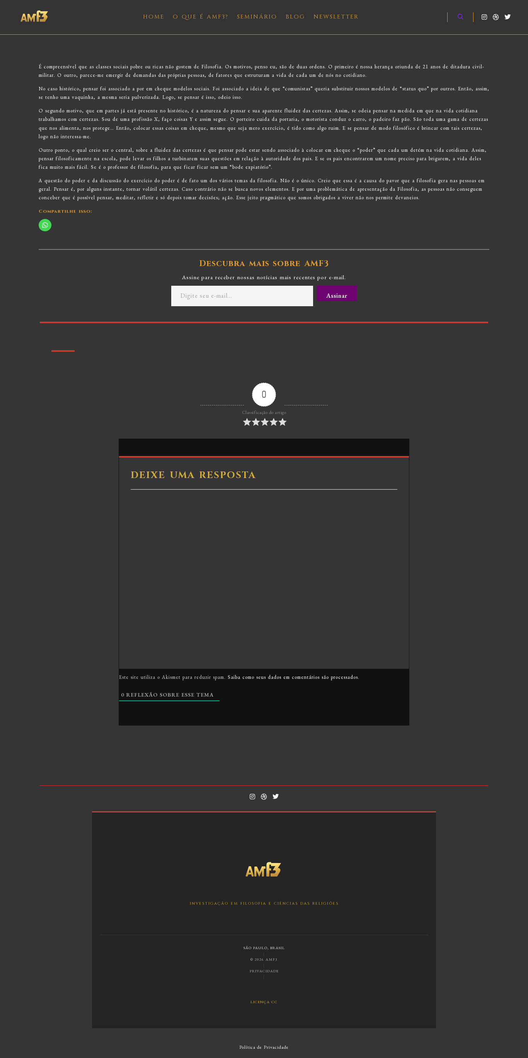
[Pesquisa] (460, 17)
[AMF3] (34, 17)
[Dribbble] (496, 17)
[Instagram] (484, 17)
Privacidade (264, 970)
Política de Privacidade (264, 1047)
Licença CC (264, 1001)
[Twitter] (507, 17)
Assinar (336, 296)
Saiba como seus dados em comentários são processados (293, 677)
